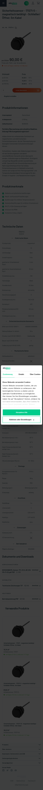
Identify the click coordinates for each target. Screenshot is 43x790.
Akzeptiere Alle (21, 412)
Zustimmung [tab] (8, 374)
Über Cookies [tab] (35, 374)
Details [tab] (21, 374)
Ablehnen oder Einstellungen (20, 420)
